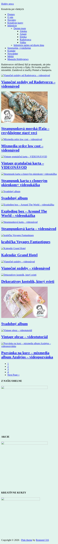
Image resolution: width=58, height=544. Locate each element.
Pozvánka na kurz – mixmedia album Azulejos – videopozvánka (27, 355)
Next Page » (13, 375)
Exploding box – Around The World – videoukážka (24, 213)
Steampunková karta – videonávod (28, 229)
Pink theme (26, 540)
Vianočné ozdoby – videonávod (25, 268)
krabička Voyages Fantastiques (25, 242)
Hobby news (7, 3)
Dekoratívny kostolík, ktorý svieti (27, 281)
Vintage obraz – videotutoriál (24, 337)
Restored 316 (42, 540)
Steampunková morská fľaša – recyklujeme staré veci (25, 130)
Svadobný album (14, 198)
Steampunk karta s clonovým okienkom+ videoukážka (24, 183)
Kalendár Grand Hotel (19, 255)
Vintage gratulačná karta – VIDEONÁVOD (22, 165)
